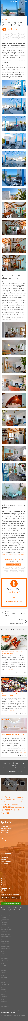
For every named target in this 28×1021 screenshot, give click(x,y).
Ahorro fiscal (4, 873)
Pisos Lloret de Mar (4, 980)
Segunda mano (4, 857)
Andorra (19, 909)
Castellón (9, 910)
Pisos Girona (3, 963)
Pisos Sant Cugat (4, 996)
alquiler (4, 797)
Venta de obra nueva (5, 1006)
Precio (13, 810)
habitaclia (12, 29)
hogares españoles (18, 807)
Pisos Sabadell (3, 994)
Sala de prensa (4, 832)
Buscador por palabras (6, 861)
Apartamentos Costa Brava (6, 915)
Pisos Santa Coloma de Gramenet (7, 1004)
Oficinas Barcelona (4, 967)
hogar (12, 807)
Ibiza (14, 909)
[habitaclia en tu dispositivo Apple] (6, 898)
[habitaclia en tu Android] (16, 898)
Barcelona (3, 907)
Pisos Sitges (3, 999)
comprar (3, 799)
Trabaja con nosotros (5, 846)
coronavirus (14, 801)
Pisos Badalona (4, 968)
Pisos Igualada (3, 979)
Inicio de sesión (4, 836)
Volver (5, 19)
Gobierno (9, 804)
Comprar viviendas (4, 960)
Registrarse (3, 838)
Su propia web (4, 882)
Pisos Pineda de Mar (5, 984)
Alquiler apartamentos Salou (6, 927)
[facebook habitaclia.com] (5, 890)
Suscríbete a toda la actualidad (14, 771)
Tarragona (15, 907)
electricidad (4, 804)
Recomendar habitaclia (6, 848)
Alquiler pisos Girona (5, 939)
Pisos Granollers (4, 975)
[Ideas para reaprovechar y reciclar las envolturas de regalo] (14, 642)
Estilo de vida (8, 559)
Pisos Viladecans (4, 1003)
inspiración (18, 564)
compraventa (10, 799)
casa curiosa (10, 564)
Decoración (19, 801)
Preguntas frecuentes (6, 828)
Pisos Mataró (3, 989)
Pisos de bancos (4, 863)
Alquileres (12, 797)
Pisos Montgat (4, 991)
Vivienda (5, 813)
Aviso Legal (3, 1011)
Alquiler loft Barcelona (5, 934)
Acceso (2, 884)
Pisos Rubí (3, 992)
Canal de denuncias (10, 1012)
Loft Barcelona (4, 922)
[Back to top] (25, 1018)
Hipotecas (5, 807)
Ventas (18, 810)
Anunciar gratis (4, 840)
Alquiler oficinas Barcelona (6, 936)
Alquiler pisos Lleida (5, 941)
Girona (9, 907)
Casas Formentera (4, 951)
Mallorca (3, 909)
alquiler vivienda (20, 797)
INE (23, 807)
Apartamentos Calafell (5, 948)
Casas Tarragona (4, 956)
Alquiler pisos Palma (5, 943)
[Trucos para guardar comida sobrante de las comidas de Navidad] (14, 684)
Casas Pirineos (3, 917)
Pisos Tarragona (4, 1001)
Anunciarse (3, 880)
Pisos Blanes (3, 970)
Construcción (8, 801)
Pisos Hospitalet (4, 977)
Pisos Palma (3, 982)
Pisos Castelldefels (4, 958)
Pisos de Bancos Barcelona (6, 929)
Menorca (9, 909)
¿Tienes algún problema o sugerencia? (11, 903)
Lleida (21, 907)
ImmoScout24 (14, 1015)
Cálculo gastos (4, 871)
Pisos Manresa (3, 987)
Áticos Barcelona (4, 920)
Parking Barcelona (4, 924)
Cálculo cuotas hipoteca (6, 869)
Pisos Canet (3, 972)
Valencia (3, 910)
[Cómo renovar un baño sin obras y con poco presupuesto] (14, 725)
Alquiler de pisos (4, 931)
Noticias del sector (5, 830)
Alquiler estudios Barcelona (6, 932)
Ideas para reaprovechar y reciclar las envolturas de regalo (12, 652)
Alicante (15, 910)
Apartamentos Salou (5, 919)
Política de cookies (21, 1011)
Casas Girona (3, 953)
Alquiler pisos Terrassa (5, 944)
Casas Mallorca (4, 955)
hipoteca (15, 804)
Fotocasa (3, 1015)
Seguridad (3, 1012)
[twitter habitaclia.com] (2, 890)
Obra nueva (3, 855)
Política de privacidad (11, 1011)
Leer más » (10, 669)
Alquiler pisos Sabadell (5, 946)
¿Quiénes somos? (5, 826)
